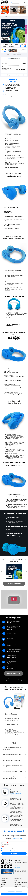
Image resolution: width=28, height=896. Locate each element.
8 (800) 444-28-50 (17, 838)
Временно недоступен (14, 584)
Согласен (14, 893)
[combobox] (4, 846)
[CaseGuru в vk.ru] (2, 866)
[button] (1, 10)
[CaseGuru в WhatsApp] (5, 866)
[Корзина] (25, 2)
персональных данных (22, 848)
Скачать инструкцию (14, 679)
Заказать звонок (15, 3)
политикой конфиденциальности (15, 891)
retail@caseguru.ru (19, 867)
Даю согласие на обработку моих (15, 848)
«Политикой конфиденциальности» (17, 850)
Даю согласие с (13, 850)
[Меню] (26, 2)
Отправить (14, 853)
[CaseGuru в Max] (11, 866)
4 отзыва (4, 51)
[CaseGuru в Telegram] (8, 866)
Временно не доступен (14, 55)
